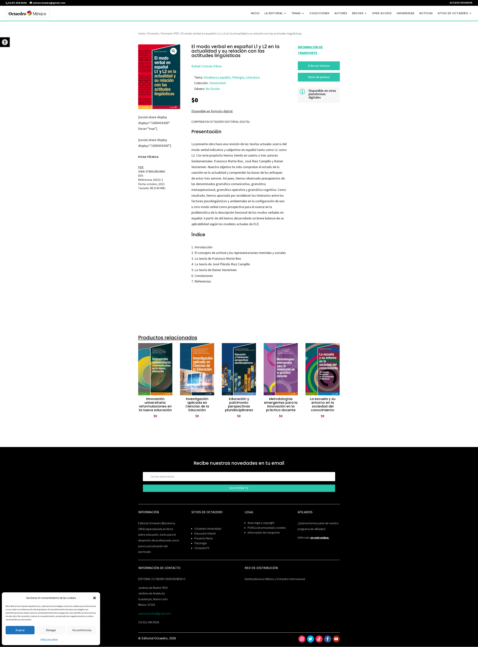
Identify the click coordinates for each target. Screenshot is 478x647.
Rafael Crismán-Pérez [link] (206, 66)
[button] (94, 598)
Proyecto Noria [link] (203, 538)
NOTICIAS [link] (426, 13)
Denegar (51, 630)
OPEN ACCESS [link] (382, 13)
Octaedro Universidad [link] (207, 529)
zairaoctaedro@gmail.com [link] (154, 613)
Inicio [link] (141, 33)
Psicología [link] (200, 543)
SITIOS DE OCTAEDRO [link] (453, 13)
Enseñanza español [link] (217, 77)
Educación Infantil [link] (205, 533)
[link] (5, 42)
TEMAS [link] (296, 13)
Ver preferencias (81, 630)
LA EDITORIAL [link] (274, 13)
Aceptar (20, 630)
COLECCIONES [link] (319, 13)
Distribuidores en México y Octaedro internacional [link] (275, 579)
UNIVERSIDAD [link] (406, 13)
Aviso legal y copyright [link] (261, 523)
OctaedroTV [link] (201, 548)
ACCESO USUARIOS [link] (461, 3)
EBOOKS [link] (358, 13)
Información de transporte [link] (264, 533)
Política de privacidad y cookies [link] (267, 528)
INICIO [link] (255, 13)
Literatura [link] (253, 77)
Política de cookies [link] (49, 639)
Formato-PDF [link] (170, 33)
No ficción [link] (213, 89)
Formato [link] (153, 33)
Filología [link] (238, 77)
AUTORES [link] (340, 13)
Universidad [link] (217, 83)
